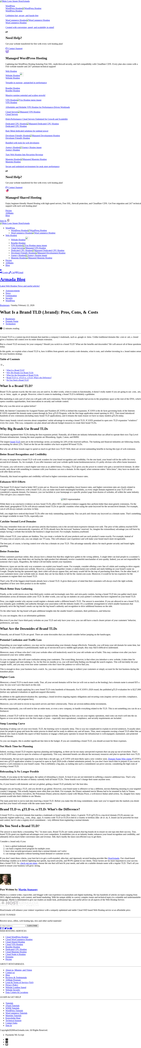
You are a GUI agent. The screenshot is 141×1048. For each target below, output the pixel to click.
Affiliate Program (13, 980)
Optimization (11, 295)
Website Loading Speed (16, 987)
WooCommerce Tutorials (16, 1013)
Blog (8, 215)
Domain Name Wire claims (120, 759)
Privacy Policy (12, 985)
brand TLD (15, 442)
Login (5, 272)
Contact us (10, 972)
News (8, 293)
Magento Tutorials (13, 1015)
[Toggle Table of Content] (2, 365)
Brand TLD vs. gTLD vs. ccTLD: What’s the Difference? (29, 377)
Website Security (13, 990)
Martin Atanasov (28, 889)
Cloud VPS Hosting (14, 944)
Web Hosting (11, 71)
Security (9, 298)
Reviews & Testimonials (16, 977)
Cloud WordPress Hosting (17, 937)
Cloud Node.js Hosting (16, 954)
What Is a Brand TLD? (16, 370)
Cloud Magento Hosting (16, 952)
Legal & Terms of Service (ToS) (19, 982)
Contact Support (15, 48)
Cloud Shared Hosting (15, 942)
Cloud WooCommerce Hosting (19, 939)
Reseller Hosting (13, 947)
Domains (9, 957)
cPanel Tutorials (12, 1005)
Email (20, 272)
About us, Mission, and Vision (19, 970)
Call (13, 272)
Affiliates (9, 213)
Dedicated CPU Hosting (16, 949)
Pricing (9, 210)
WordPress (10, 6)
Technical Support (13, 1020)
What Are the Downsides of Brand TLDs (22, 375)
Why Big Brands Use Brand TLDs (20, 373)
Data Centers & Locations (17, 992)
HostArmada (113, 858)
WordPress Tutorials (14, 1010)
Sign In (3, 221)
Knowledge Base (13, 1018)
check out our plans (28, 863)
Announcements (13, 291)
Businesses (5, 305)
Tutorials (9, 1003)
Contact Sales (11, 1023)
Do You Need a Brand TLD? (18, 380)
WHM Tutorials (12, 1008)
